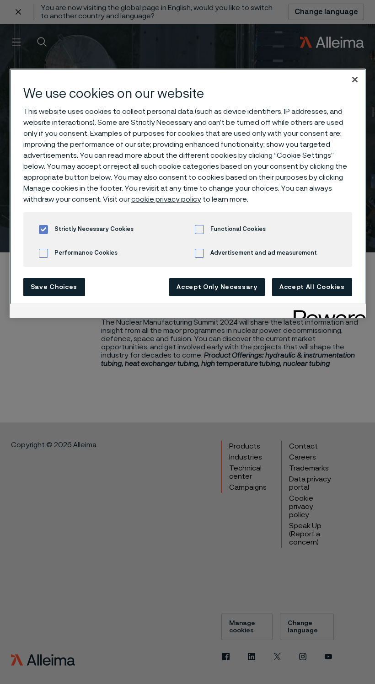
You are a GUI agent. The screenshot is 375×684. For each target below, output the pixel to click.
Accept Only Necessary (217, 287)
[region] (188, 193)
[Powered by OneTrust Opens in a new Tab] (326, 312)
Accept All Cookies (312, 287)
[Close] (355, 79)
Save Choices (54, 287)
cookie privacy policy (166, 199)
